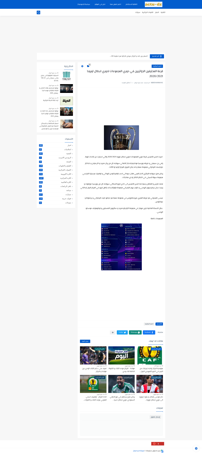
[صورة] (66, 76)
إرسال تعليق (155, 417)
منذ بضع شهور (129, 366)
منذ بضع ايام (157, 366)
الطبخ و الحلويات (55, 166)
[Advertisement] (101, 34)
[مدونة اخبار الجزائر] (153, 4)
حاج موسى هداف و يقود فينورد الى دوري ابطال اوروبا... (151, 399)
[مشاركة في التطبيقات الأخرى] (113, 332)
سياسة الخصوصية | (84, 4)
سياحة (55, 190)
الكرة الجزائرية (157, 66)
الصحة (55, 162)
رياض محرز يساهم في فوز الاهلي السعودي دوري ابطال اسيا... (122, 399)
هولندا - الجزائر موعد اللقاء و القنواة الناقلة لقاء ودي (129, 56)
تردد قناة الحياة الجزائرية (50, 100)
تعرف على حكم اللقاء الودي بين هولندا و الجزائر (94, 370)
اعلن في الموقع (100, 4)
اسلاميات (55, 149)
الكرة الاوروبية (55, 174)
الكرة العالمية (55, 182)
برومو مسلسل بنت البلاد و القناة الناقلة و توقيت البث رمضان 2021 (49, 114)
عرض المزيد (85, 341)
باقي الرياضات (55, 186)
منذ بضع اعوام (53, 73)
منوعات (55, 203)
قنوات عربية (55, 199)
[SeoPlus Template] (162, 451)
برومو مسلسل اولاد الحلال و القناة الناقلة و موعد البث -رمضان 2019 (48, 91)
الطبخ (157, 12)
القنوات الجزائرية (147, 12)
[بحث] (38, 12)
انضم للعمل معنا (115, 4)
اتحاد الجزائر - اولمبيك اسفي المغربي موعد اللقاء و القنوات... (94, 399)
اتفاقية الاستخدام (131, 4)
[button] (149, 332)
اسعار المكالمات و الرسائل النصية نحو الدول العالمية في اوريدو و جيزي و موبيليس (48, 126)
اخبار (55, 145)
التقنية (163, 12)
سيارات (137, 12)
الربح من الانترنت (55, 158)
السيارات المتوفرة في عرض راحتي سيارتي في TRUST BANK (49, 78)
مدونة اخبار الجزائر (138, 451)
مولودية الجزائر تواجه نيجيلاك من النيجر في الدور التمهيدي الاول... (151, 370)
